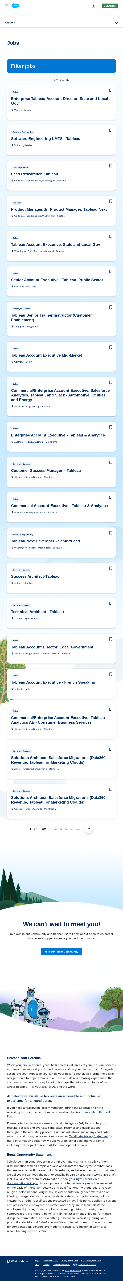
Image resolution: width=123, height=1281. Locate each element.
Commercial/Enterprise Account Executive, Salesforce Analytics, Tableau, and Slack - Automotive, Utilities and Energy (61, 395)
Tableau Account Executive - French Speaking (53, 682)
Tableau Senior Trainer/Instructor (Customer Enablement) (51, 317)
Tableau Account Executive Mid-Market (47, 355)
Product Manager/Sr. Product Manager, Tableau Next (60, 209)
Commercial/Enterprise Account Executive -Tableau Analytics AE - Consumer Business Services (59, 720)
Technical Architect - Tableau (38, 612)
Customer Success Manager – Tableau (46, 470)
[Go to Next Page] (89, 828)
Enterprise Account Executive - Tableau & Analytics (58, 435)
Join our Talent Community (61, 951)
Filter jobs (22, 66)
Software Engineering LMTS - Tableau (44, 138)
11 (78, 829)
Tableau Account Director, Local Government (53, 647)
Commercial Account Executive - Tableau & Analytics (61, 505)
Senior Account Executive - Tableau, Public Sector (57, 280)
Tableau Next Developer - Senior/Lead (46, 541)
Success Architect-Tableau (35, 576)
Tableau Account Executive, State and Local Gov (56, 244)
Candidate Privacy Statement (88, 1136)
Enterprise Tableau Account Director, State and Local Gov (60, 101)
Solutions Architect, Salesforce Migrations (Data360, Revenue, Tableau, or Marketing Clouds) (58, 760)
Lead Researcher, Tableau (35, 174)
